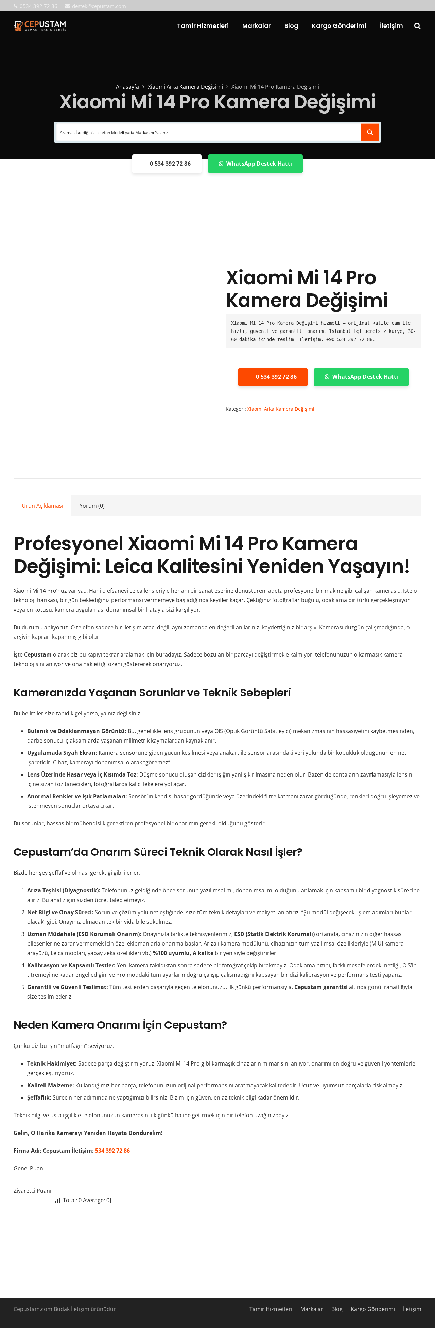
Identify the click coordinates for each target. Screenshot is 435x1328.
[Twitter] (396, 6)
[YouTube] (407, 6)
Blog (337, 1309)
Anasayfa (127, 86)
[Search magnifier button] (370, 132)
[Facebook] (385, 6)
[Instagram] (418, 6)
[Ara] (417, 26)
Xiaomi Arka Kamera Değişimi (185, 86)
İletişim (412, 1309)
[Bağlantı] (40, 26)
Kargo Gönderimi (373, 1309)
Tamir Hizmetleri (270, 1309)
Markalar (311, 1309)
